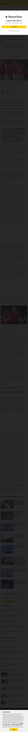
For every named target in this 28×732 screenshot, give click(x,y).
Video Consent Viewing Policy (17, 724)
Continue (13, 729)
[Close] (25, 712)
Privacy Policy (7, 724)
